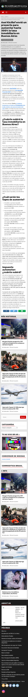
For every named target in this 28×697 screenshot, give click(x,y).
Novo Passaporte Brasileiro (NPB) (10, 658)
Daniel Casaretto (13, 42)
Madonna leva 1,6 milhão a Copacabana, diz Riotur (10, 592)
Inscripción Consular (7, 650)
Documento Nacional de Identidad (10, 648)
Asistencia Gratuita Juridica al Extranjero (12, 638)
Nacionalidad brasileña (7, 655)
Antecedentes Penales (7, 636)
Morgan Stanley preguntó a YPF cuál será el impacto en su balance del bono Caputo (13, 343)
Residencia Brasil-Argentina (9, 672)
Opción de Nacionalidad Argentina (10, 660)
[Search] (26, 12)
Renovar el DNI (5, 669)
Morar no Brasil (5, 653)
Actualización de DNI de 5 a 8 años (10, 633)
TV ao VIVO (5, 679)
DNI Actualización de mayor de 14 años (12, 645)
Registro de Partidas (7, 667)
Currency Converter (6, 459)
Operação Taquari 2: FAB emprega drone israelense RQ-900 (13, 408)
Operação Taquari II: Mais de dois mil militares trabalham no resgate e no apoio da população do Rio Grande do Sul (14, 376)
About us (4, 631)
